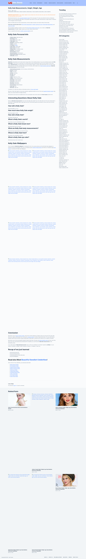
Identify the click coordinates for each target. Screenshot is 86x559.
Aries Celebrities (62, 48)
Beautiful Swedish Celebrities (34, 360)
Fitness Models (62, 85)
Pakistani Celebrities (63, 121)
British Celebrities (62, 57)
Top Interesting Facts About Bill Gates (66, 32)
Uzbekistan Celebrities (63, 159)
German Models (62, 90)
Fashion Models (10, 11)
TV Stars (60, 158)
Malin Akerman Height (14, 364)
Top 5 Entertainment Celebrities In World (66, 29)
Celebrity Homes (62, 72)
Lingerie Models (62, 110)
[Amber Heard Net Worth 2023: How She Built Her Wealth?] (19, 399)
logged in (15, 385)
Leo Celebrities (62, 107)
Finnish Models (62, 82)
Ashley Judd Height (14, 373)
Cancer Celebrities (62, 68)
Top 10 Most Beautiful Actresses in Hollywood (67, 13)
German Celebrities (62, 89)
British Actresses (62, 56)
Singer (60, 137)
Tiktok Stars (61, 155)
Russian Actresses (62, 131)
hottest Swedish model (43, 340)
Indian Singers (61, 98)
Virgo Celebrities (62, 161)
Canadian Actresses (62, 63)
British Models (61, 59)
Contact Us (51, 557)
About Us (45, 557)
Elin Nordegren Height (14, 365)
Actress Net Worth (62, 40)
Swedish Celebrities (23, 11)
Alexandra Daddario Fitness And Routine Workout (68, 30)
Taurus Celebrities (35, 11)
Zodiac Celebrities (47, 11)
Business (60, 61)
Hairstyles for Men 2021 (63, 26)
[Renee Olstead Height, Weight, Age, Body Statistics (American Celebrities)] (67, 480)
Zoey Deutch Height (14, 375)
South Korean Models (63, 145)
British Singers (61, 60)
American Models (62, 44)
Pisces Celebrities (62, 125)
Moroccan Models (62, 115)
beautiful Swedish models (48, 91)
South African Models (63, 141)
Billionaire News (62, 55)
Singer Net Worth (62, 138)
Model (16, 45)
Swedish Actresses (62, 148)
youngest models (30, 337)
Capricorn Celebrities (63, 69)
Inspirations (61, 99)
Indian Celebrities (62, 95)
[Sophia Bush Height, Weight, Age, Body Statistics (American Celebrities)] (19, 511)
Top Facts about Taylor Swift (64, 22)
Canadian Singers (62, 67)
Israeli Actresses (62, 102)
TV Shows (61, 157)
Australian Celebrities (63, 52)
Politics (60, 128)
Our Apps (61, 119)
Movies (60, 116)
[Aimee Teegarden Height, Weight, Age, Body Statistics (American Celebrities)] (67, 399)
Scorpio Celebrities (62, 136)
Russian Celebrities (62, 132)
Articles (60, 50)
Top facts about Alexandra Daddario (66, 15)
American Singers (62, 46)
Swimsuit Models (62, 153)
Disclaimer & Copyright (58, 557)
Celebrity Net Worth (63, 73)
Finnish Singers (62, 84)
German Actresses (62, 87)
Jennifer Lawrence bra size (37, 24)
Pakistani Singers (62, 124)
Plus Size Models (62, 127)
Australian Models (62, 53)
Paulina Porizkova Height (15, 367)
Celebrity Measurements (37, 147)
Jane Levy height (11, 25)
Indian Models (61, 97)
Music (60, 117)
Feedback (70, 557)
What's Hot (61, 163)
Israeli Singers (61, 106)
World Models (41, 11)
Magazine (61, 111)
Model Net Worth (62, 112)
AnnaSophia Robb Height (15, 372)
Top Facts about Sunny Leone (64, 21)
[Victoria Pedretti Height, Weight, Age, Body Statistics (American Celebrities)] (43, 511)
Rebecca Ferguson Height (15, 368)
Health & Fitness (62, 93)
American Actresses (62, 42)
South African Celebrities (63, 140)
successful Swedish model (25, 18)
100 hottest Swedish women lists (33, 27)
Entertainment (61, 77)
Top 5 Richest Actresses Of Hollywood (66, 28)
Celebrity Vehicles (62, 76)
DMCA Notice (65, 557)
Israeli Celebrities (62, 103)
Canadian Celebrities (63, 64)
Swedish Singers (62, 151)
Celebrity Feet (61, 70)
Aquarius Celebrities (63, 47)
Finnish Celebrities (62, 81)
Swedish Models (29, 11)
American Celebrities (63, 43)
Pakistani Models (62, 123)
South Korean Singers (63, 146)
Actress (60, 39)
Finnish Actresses (62, 80)
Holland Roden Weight (14, 371)
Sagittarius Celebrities (63, 134)
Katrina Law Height (13, 369)
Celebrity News (62, 74)
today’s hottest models (20, 335)
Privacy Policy (75, 557)
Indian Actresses (62, 94)
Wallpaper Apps (62, 162)
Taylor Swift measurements (27, 24)
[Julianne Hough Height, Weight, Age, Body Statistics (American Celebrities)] (43, 430)
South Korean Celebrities (63, 144)
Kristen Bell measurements (48, 24)
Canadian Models (62, 65)
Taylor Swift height (34, 89)
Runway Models (16, 11)
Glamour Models (62, 91)
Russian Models (62, 133)
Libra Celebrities (62, 108)
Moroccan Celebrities (63, 114)
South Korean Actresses (63, 142)
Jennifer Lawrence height (25, 31)
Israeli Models (61, 104)
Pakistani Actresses (62, 120)
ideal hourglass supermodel (45, 65)
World (60, 165)
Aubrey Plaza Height (14, 376)
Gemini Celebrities (62, 86)
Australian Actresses (63, 51)
